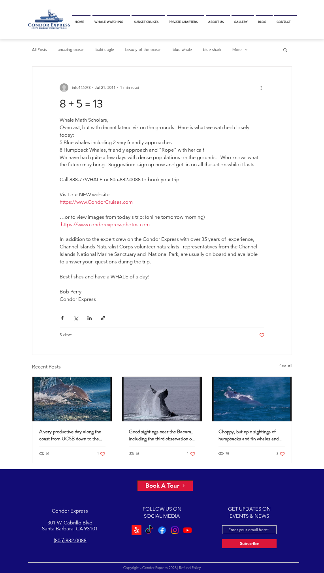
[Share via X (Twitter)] (75, 318)
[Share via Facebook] (62, 318)
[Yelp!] (136, 530)
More (237, 49)
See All (285, 365)
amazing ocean (71, 49)
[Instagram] (175, 530)
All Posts (39, 49)
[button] (111, 19)
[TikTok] (149, 530)
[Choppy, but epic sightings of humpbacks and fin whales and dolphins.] (252, 399)
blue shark (212, 49)
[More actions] (261, 88)
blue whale (182, 49)
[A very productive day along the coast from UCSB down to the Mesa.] (72, 399)
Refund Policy (189, 567)
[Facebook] (162, 530)
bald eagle (105, 49)
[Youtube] (187, 530)
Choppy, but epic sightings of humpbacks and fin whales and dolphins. (249, 435)
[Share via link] (102, 318)
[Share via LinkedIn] (89, 318)
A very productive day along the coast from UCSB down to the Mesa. (70, 435)
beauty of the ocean (143, 49)
